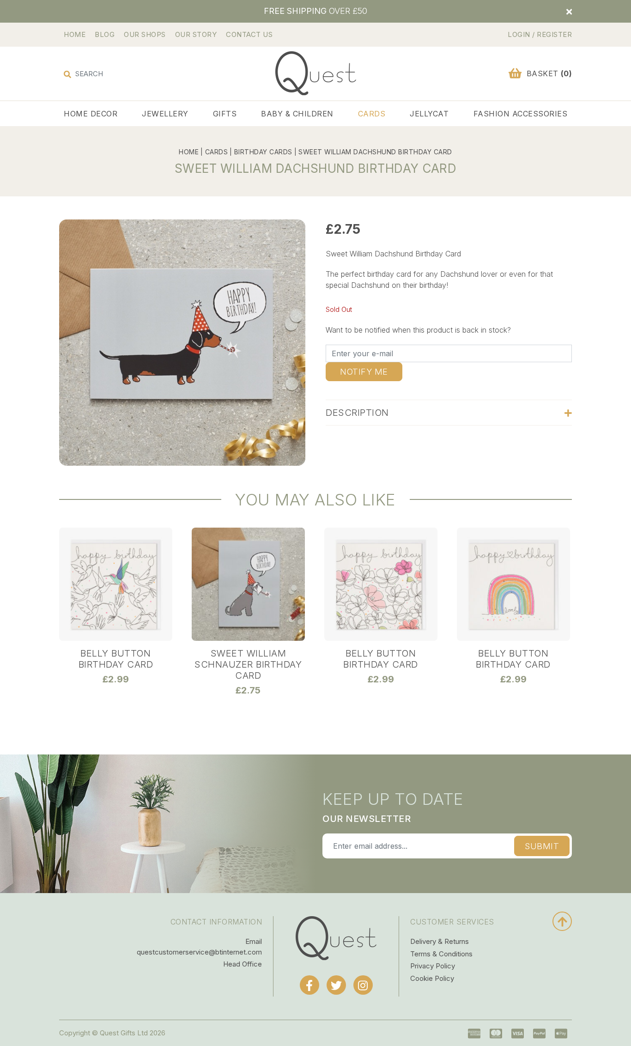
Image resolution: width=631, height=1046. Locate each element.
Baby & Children (297, 113)
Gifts (225, 113)
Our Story (196, 34)
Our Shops (145, 34)
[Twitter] (336, 985)
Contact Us (249, 34)
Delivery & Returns (439, 941)
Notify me (364, 372)
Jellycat (429, 113)
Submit (542, 846)
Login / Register (540, 34)
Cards (372, 113)
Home (74, 34)
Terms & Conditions (441, 953)
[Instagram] (363, 985)
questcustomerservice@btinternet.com (199, 952)
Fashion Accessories (520, 113)
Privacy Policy (432, 965)
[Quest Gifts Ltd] (336, 937)
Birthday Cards (263, 152)
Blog (105, 34)
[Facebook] (309, 985)
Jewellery (165, 113)
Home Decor (90, 113)
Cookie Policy (432, 978)
